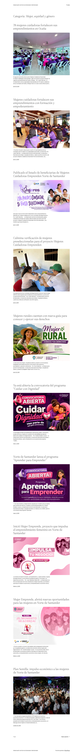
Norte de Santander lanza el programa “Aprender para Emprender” (35, 458)
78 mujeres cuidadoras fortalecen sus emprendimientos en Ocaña (35, 26)
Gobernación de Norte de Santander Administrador (25, 5)
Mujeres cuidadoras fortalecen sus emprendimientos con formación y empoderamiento (33, 103)
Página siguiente (65, 736)
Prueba (68, 5)
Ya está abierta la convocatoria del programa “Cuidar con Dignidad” (39, 387)
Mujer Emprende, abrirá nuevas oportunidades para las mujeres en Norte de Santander (41, 601)
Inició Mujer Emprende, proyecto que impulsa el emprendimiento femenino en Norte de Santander (40, 530)
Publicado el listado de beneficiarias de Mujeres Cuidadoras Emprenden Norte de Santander (41, 174)
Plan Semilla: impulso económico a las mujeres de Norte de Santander (41, 670)
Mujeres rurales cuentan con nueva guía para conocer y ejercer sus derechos (40, 317)
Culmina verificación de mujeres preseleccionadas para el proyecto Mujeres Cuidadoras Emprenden (38, 241)
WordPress (67, 750)
